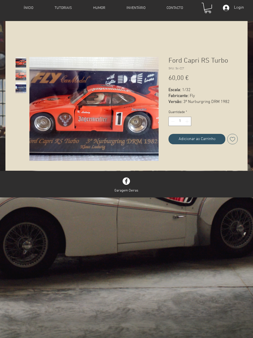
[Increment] (187, 121)
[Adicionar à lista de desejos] (232, 139)
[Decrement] (172, 121)
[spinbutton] (179, 121)
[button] (208, 8)
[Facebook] (126, 181)
